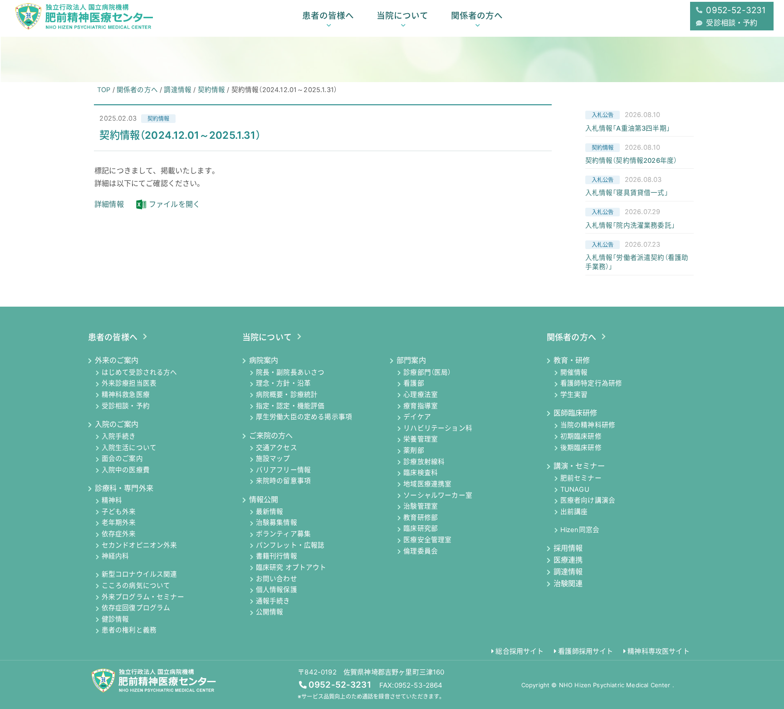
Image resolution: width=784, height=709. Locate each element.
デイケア (417, 417)
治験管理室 (420, 507)
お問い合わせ (276, 579)
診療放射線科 (424, 462)
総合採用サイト (519, 651)
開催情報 (574, 372)
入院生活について (129, 448)
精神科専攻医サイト (658, 651)
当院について (402, 15)
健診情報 (115, 619)
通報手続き (273, 601)
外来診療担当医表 (129, 384)
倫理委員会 (420, 551)
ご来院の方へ (271, 435)
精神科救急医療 (126, 395)
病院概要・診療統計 (287, 395)
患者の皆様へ (328, 15)
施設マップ (273, 459)
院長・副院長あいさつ (290, 372)
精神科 (112, 501)
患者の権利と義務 (129, 630)
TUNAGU (574, 489)
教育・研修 (572, 360)
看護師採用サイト (585, 651)
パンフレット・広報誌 (290, 545)
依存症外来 (119, 534)
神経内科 (115, 557)
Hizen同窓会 (579, 530)
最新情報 (270, 512)
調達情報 (568, 571)
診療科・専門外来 (124, 488)
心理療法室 (420, 395)
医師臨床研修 (576, 412)
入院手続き (119, 436)
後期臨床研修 (581, 448)
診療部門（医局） (427, 372)
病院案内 (263, 360)
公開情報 (270, 612)
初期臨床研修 (581, 436)
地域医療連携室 (427, 484)
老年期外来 (119, 523)
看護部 (413, 384)
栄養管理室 (420, 439)
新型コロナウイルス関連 (139, 575)
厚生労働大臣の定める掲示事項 (304, 417)
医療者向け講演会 (587, 501)
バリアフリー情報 (283, 470)
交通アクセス (276, 448)
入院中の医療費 (126, 470)
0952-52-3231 (340, 685)
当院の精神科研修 (587, 425)
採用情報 (568, 548)
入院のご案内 (117, 424)
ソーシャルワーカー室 (437, 495)
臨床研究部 (420, 529)
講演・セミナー (579, 465)
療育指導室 (420, 406)
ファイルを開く (174, 204)
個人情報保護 (276, 590)
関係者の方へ (477, 15)
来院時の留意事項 (283, 481)
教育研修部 (420, 517)
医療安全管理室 (427, 540)
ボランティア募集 (283, 534)
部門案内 (411, 360)
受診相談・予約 (126, 406)
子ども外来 (119, 512)
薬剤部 (413, 451)
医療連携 (568, 559)
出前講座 (574, 512)
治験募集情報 (276, 523)
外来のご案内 (117, 360)
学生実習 (574, 395)
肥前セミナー (581, 478)
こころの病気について (136, 586)
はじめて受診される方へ (139, 372)
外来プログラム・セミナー (143, 597)
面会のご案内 (122, 459)
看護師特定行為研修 (591, 384)
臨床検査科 (420, 473)
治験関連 (568, 583)
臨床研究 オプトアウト (291, 567)
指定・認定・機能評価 (290, 406)
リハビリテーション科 (437, 428)
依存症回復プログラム (136, 608)
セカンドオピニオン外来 (139, 545)
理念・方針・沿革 (283, 384)
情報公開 (263, 499)
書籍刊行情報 (276, 557)
